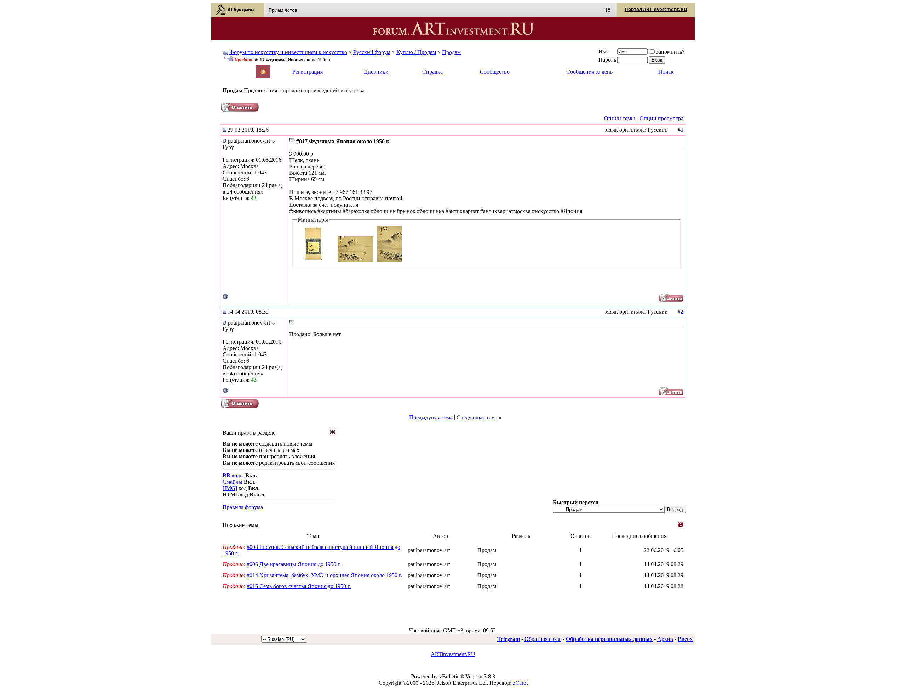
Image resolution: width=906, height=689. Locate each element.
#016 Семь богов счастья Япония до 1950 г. (299, 586)
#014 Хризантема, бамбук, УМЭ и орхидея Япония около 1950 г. (324, 575)
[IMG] (230, 488)
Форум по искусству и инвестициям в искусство (288, 52)
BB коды (233, 475)
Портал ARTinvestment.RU (656, 9)
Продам (451, 52)
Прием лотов (283, 10)
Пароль (607, 60)
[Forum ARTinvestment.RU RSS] (263, 72)
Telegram (508, 639)
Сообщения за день (589, 72)
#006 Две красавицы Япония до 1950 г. (294, 564)
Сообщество (495, 72)
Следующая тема (477, 417)
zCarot (520, 683)
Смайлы (232, 482)
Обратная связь (542, 639)
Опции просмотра (661, 118)
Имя (603, 51)
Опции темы (619, 118)
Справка (432, 72)
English (230, 68)
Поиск (666, 72)
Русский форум (371, 52)
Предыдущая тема (431, 417)
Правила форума (243, 507)
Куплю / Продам (416, 52)
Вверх (685, 639)
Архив (665, 639)
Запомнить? (670, 52)
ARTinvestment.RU (453, 654)
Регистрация (307, 72)
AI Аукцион (241, 9)
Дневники (376, 72)
